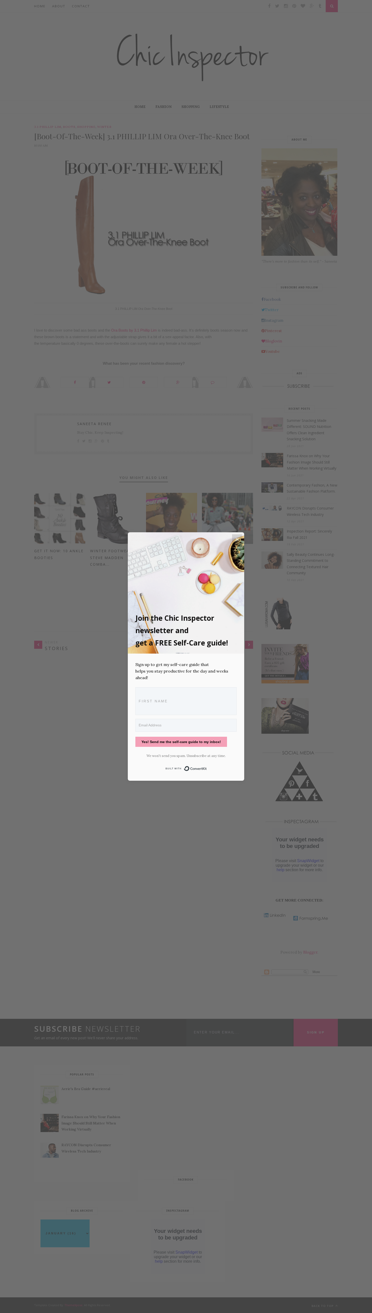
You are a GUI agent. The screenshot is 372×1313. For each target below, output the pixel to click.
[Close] (237, 539)
